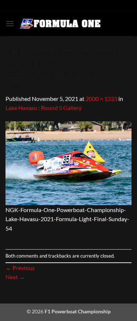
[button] (9, 23)
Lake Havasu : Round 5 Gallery (43, 107)
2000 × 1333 (101, 98)
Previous (20, 267)
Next (15, 276)
